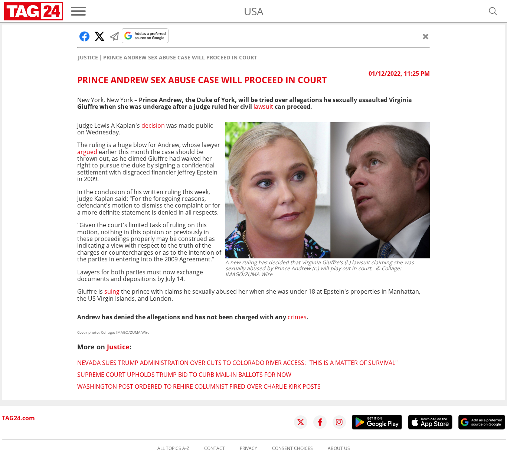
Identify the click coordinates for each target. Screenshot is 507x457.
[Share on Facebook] (84, 36)
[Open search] (493, 11)
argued (87, 152)
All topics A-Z (173, 448)
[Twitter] (300, 422)
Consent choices (292, 448)
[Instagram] (339, 422)
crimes (297, 317)
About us (339, 448)
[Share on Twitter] (99, 36)
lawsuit (263, 106)
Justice (88, 58)
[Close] (426, 36)
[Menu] (78, 11)
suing (111, 291)
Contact (214, 448)
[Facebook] (320, 422)
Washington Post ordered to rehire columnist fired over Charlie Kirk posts (199, 386)
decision (153, 125)
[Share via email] (114, 36)
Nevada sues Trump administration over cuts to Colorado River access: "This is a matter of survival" (237, 363)
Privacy (248, 448)
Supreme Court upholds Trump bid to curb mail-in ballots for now (184, 375)
